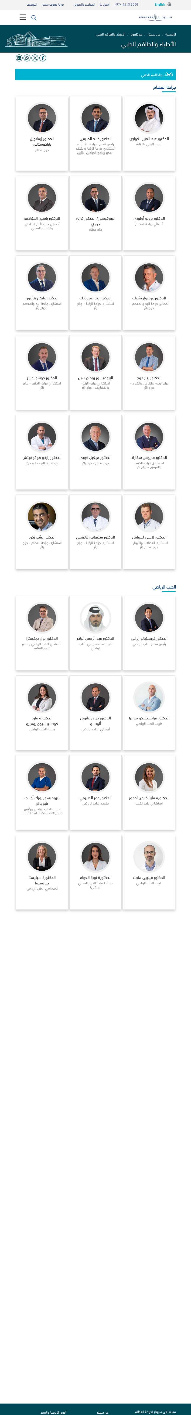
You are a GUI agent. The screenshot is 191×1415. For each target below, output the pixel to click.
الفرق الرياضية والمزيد (53, 1412)
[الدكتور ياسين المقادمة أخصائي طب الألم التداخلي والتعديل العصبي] (42, 248)
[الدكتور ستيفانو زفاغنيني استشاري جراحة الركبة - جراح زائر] (95, 567)
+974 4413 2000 (126, 4)
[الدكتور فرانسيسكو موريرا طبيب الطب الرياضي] (149, 748)
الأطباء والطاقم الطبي (157, 74)
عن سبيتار (153, 33)
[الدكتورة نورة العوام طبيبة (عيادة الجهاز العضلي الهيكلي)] (95, 908)
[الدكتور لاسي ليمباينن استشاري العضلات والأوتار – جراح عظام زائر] (149, 567)
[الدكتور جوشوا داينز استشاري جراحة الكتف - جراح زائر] (42, 408)
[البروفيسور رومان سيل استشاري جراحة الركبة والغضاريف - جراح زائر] (95, 408)
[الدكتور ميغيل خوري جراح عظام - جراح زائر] (95, 488)
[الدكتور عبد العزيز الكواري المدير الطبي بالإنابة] (149, 169)
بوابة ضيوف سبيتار (53, 4)
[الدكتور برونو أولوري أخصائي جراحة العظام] (149, 248)
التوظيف (32, 4)
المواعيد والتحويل (84, 4)
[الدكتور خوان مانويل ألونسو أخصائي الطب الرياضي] (95, 748)
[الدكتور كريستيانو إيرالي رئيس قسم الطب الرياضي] (149, 669)
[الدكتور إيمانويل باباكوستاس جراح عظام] (42, 169)
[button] (34, 17)
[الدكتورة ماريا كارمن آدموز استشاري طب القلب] (149, 828)
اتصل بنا (104, 4)
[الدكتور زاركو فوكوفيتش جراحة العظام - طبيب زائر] (42, 488)
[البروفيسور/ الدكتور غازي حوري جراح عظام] (95, 248)
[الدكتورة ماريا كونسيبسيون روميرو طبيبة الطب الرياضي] (42, 748)
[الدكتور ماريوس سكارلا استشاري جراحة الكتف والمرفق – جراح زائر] (149, 488)
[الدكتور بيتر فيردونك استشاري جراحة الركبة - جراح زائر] (95, 328)
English (160, 5)
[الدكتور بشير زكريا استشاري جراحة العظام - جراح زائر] (42, 567)
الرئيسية (170, 33)
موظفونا (136, 33)
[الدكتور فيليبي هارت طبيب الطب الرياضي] (149, 908)
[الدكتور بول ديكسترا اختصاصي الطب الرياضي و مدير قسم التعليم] (42, 669)
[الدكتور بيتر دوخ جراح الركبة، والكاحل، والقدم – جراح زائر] (149, 408)
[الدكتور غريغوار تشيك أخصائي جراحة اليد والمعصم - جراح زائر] (149, 328)
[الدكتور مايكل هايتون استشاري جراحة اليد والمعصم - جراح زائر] (42, 328)
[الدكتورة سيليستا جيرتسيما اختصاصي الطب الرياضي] (42, 908)
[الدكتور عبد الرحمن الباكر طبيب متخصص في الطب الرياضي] (95, 669)
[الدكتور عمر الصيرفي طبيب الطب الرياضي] (95, 828)
